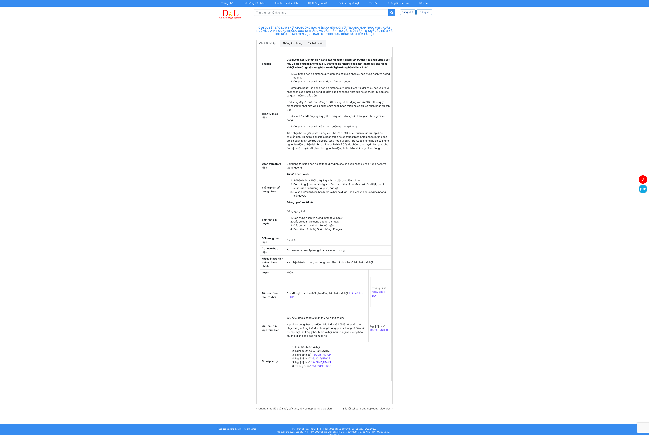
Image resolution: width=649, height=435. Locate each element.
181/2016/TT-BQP (320, 366)
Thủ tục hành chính (286, 3)
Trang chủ (227, 3)
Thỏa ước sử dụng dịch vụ (229, 429)
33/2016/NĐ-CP (380, 330)
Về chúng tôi (250, 429)
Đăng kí (424, 12)
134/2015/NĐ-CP (321, 362)
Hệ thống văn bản (254, 3)
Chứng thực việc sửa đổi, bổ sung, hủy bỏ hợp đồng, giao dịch (295, 408)
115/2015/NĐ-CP (321, 354)
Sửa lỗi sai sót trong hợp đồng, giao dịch (367, 408)
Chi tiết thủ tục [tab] (268, 43)
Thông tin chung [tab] (292, 43)
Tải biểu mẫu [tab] (315, 43)
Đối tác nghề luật (349, 3)
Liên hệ (423, 3)
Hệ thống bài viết (318, 3)
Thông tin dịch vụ (398, 3)
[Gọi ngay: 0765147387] (643, 179)
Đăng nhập (408, 12)
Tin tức (373, 3)
